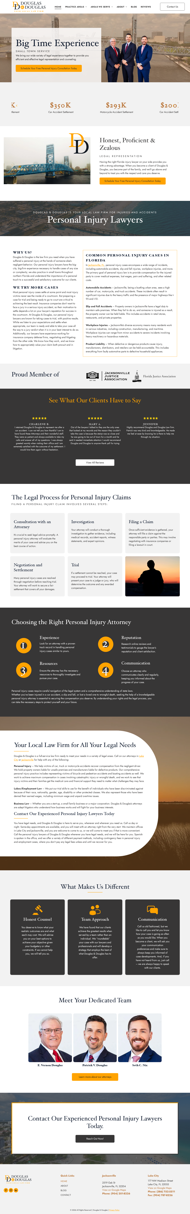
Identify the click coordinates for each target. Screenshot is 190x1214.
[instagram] (11, 1190)
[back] (17, 105)
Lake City (153, 1176)
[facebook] (6, 1190)
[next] (173, 105)
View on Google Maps (160, 1188)
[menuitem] (58, 7)
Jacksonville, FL (96, 265)
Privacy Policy (114, 1210)
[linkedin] (16, 1190)
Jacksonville (28, 760)
